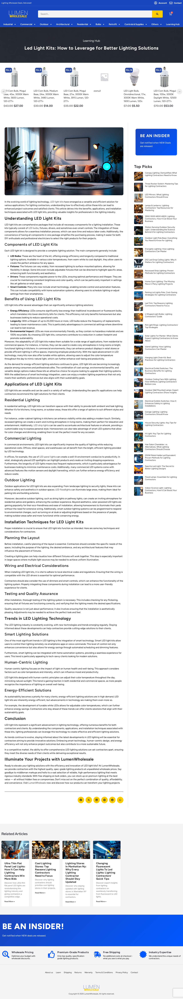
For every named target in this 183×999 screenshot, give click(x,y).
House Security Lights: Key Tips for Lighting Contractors (160, 424)
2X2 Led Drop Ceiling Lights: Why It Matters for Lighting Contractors (160, 261)
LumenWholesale (37, 782)
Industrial (8, 24)
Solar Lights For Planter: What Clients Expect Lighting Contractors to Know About (161, 338)
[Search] (157, 14)
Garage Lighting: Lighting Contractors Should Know (156, 413)
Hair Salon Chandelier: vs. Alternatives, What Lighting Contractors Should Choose (157, 447)
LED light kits (56, 201)
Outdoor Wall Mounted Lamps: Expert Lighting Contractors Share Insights (161, 391)
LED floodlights (63, 489)
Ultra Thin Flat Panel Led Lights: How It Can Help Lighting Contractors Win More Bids (14, 871)
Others (154, 24)
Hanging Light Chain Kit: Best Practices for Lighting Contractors (160, 358)
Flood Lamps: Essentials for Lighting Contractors (161, 478)
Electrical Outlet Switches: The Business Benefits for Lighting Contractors (159, 370)
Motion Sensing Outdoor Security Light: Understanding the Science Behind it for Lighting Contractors (160, 229)
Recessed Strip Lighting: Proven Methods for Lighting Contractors (160, 271)
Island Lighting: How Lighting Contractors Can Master (158, 347)
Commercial (26, 24)
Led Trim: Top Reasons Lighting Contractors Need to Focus (159, 304)
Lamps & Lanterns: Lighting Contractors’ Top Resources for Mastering (159, 208)
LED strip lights (41, 425)
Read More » (9, 901)
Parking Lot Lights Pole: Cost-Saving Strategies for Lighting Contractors (161, 293)
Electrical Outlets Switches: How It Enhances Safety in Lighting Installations (160, 403)
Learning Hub (173, 24)
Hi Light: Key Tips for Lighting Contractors (158, 434)
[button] (81, 800)
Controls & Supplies (134, 24)
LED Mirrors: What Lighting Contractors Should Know (157, 195)
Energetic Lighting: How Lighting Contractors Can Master (159, 250)
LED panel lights (47, 456)
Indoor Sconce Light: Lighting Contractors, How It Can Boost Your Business (161, 490)
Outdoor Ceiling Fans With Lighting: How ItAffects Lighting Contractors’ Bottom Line (161, 381)
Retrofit (113, 24)
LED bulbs (33, 228)
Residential (82, 24)
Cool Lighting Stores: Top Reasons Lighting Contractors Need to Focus (45, 869)
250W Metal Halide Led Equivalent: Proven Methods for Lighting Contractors (160, 457)
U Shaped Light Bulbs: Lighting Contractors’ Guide (158, 315)
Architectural (62, 24)
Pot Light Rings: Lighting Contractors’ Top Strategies (161, 326)
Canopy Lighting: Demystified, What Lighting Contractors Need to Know (161, 174)
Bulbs (98, 24)
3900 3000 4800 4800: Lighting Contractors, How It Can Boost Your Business (161, 218)
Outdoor (44, 24)
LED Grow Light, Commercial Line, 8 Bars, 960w (166, 94)
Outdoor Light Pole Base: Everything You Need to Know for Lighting (161, 239)
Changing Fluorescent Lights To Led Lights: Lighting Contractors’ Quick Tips (105, 871)
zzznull (67, 90)
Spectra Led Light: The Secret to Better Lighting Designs (159, 467)
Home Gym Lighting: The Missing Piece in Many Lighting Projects (160, 282)
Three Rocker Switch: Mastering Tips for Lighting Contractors (161, 185)
